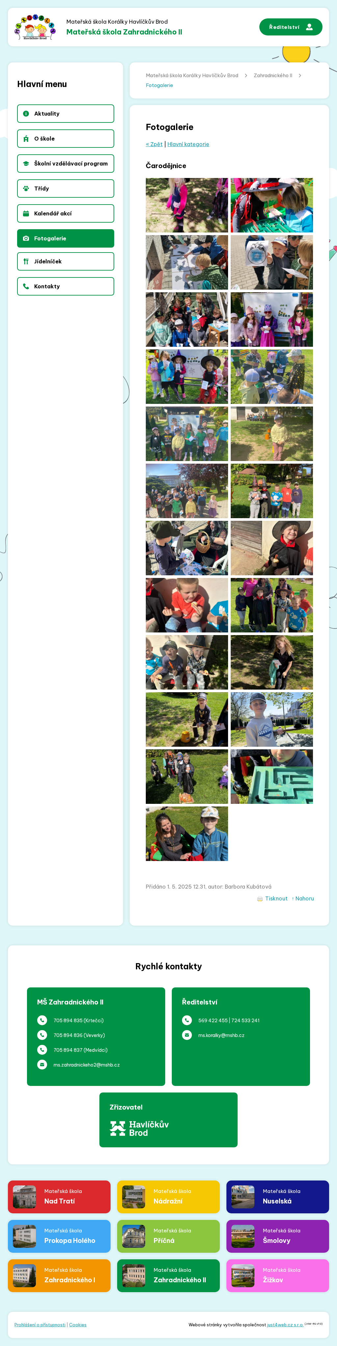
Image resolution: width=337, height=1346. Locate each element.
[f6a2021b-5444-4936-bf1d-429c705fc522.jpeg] (187, 434)
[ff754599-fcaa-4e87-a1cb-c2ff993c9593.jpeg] (272, 376)
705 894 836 (68, 1035)
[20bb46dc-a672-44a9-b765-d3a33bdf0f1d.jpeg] (187, 319)
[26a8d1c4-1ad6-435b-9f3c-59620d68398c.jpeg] (272, 262)
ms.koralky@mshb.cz (221, 1035)
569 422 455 (213, 1021)
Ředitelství (284, 27)
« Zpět (154, 144)
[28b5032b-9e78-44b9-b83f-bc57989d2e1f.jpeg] (187, 262)
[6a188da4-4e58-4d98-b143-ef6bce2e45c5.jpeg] (187, 662)
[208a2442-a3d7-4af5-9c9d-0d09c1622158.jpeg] (272, 491)
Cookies (78, 1324)
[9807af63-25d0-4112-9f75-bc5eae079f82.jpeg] (187, 376)
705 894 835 (68, 1021)
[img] (272, 662)
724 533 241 (245, 1021)
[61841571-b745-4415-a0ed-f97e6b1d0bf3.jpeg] (187, 205)
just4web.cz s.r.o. (285, 1324)
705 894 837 (68, 1050)
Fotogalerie (159, 85)
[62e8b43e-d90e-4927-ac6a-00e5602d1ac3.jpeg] (187, 491)
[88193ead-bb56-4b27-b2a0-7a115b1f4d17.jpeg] (272, 434)
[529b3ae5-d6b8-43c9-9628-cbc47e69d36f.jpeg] (272, 205)
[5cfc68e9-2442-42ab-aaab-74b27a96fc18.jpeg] (187, 605)
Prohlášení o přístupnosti (39, 1324)
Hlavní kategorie (188, 144)
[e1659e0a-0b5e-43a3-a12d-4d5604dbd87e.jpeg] (272, 319)
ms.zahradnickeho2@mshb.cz (87, 1065)
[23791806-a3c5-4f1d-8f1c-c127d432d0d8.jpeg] (187, 548)
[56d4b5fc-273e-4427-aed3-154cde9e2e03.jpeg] (272, 548)
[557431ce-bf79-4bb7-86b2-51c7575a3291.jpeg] (272, 605)
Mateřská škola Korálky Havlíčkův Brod (192, 75)
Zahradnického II (273, 75)
